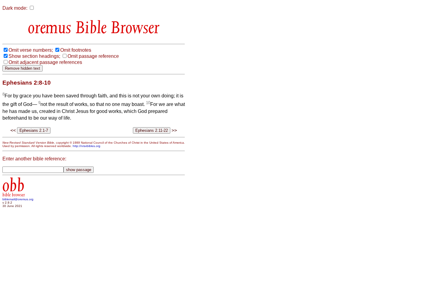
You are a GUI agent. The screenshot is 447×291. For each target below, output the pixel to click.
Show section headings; (34, 56)
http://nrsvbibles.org (86, 146)
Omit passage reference (93, 56)
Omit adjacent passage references (45, 62)
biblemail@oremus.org (17, 199)
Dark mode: (14, 8)
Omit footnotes (75, 50)
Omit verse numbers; (31, 50)
